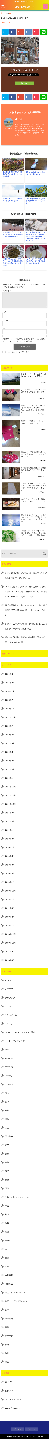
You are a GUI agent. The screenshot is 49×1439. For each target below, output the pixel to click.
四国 (7, 1127)
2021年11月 (10, 795)
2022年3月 (10, 760)
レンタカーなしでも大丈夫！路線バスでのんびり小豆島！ (33, 375)
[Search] (44, 554)
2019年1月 (10, 925)
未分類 (8, 1240)
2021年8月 (10, 821)
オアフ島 (9, 989)
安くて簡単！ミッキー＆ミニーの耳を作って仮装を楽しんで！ (33, 391)
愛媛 (7, 1188)
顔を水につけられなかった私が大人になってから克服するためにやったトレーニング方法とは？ (33, 518)
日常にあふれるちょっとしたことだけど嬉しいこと (35, 173)
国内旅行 (9, 1136)
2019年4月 (10, 917)
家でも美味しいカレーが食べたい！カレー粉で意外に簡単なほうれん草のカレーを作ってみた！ (13, 262)
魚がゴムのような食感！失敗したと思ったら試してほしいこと (33, 500)
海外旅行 (9, 1284)
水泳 (7, 1266)
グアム (8, 1006)
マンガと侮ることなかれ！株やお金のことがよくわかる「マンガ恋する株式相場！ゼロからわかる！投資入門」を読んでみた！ (35, 236)
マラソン (9, 1075)
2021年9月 (10, 812)
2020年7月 (10, 847)
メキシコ (9, 1084)
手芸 (7, 1206)
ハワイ (8, 1049)
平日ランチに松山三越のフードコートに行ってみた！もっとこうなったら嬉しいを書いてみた (33, 533)
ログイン (9, 1382)
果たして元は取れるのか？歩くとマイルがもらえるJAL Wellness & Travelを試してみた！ (33, 408)
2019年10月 (10, 891)
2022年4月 (10, 752)
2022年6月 (10, 743)
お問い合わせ (17, 1429)
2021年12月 (10, 786)
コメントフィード (13, 1399)
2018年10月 (10, 943)
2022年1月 (10, 778)
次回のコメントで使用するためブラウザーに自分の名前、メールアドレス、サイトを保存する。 (24, 340)
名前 (5, 312)
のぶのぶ (8, 129)
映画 (7, 1232)
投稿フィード (11, 1390)
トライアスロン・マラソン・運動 (20, 1032)
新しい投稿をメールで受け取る (17, 352)
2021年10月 (10, 804)
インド (8, 980)
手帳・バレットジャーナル (17, 1197)
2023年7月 (10, 700)
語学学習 (9, 1336)
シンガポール (11, 1015)
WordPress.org (12, 1408)
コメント (7, 291)
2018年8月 (10, 960)
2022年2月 (10, 769)
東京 (7, 1258)
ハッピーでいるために (15, 1041)
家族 (7, 1162)
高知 (7, 1362)
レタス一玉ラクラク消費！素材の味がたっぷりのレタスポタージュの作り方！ (35, 261)
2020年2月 (10, 873)
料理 (7, 1214)
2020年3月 (10, 864)
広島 (7, 1171)
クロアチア (10, 997)
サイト (5, 328)
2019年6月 (10, 908)
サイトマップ (31, 1429)
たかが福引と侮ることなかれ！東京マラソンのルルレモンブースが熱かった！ (13, 234)
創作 (7, 1110)
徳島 (7, 1180)
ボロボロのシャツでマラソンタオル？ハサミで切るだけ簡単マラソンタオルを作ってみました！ (33, 486)
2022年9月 (10, 726)
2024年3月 (10, 674)
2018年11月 (10, 934)
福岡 (7, 1310)
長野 (7, 1344)
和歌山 (8, 1119)
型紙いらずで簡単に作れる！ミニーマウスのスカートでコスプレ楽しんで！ (33, 454)
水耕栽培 (9, 1275)
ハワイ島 (9, 1058)
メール (6, 320)
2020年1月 (10, 882)
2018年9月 (10, 951)
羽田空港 (9, 1318)
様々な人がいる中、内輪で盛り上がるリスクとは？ (13, 200)
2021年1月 (10, 830)
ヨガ (7, 1093)
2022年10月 (10, 717)
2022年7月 (10, 734)
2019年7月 (10, 899)
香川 (7, 1353)
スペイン (9, 1023)
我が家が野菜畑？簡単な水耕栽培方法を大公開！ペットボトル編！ (25, 639)
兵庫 (7, 1101)
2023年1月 (10, 708)
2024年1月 (10, 691)
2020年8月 (10, 838)
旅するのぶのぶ (24, 6)
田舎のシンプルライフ (15, 1292)
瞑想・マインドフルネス (16, 1301)
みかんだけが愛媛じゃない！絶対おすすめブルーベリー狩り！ (35, 201)
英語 (7, 1327)
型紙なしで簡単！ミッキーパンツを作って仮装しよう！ (33, 422)
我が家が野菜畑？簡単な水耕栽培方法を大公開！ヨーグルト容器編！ (13, 174)
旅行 (7, 1223)
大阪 (7, 1153)
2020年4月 (10, 856)
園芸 (7, 1145)
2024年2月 (10, 682)
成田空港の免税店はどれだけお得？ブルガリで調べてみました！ (33, 470)
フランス (9, 1067)
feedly (25, 83)
